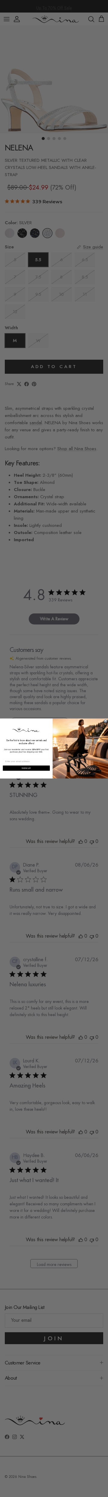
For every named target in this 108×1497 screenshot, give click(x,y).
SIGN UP (26, 768)
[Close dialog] (105, 720)
